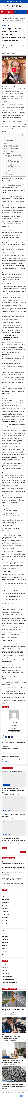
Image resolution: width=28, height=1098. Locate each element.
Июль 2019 (4, 954)
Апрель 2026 (5, 896)
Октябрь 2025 (5, 902)
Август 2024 (5, 917)
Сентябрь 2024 (5, 914)
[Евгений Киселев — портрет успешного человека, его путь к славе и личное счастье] (14, 828)
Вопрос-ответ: (7, 153)
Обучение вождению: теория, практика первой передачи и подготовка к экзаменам (11, 1036)
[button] (2, 12)
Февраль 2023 (5, 942)
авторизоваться (6, 761)
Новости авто (5, 970)
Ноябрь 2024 (5, 908)
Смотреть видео (22, 12)
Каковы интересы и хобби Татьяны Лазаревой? (14, 167)
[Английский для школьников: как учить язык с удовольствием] (14, 1050)
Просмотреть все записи (14, 731)
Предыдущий (13, 742)
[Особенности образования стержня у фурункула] (14, 804)
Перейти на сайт (14, 728)
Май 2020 (4, 951)
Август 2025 (5, 905)
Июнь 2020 (4, 948)
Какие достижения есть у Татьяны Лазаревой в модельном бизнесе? (14, 162)
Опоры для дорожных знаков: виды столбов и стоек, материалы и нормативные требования (13, 1011)
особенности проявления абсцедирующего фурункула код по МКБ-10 (13, 790)
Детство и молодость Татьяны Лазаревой (13, 137)
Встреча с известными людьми (12, 145)
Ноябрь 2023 (5, 939)
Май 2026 (4, 893)
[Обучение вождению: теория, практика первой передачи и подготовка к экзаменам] (14, 1025)
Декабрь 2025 (5, 899)
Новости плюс (5, 973)
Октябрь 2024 (5, 911)
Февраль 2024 (5, 936)
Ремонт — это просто (7, 976)
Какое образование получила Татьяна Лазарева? (15, 156)
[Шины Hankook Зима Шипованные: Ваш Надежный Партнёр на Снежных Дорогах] (14, 1074)
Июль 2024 (4, 920)
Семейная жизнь (9, 150)
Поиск (4, 848)
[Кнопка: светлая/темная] (9, 12)
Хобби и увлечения (10, 151)
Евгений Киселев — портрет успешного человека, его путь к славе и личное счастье (14, 840)
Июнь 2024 (4, 923)
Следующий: (13, 748)
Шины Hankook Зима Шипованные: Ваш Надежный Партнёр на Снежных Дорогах (13, 1086)
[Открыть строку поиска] (12, 12)
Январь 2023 (5, 945)
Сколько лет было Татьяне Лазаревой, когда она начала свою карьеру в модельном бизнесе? (16, 159)
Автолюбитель (14, 6)
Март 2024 (4, 933)
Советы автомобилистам (8, 979)
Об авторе (6, 172)
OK (21, 1095)
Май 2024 (4, 926)
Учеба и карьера (9, 140)
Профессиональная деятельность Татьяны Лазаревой (13, 142)
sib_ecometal (6, 44)
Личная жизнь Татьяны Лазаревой (11, 148)
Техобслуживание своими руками (10, 982)
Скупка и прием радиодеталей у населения (12, 883)
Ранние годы (8, 138)
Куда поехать (5, 967)
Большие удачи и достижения (12, 146)
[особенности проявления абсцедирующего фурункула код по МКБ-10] (14, 779)
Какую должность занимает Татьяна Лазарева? (14, 170)
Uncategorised (5, 25)
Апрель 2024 (5, 930)
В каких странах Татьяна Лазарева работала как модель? (16, 165)
